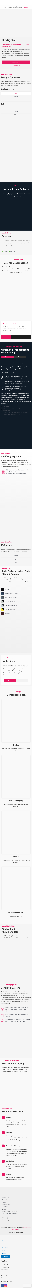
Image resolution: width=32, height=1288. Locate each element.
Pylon (16, 111)
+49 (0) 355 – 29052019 (10, 1211)
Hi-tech (16, 100)
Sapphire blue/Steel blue (11, 593)
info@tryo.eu (8, 1218)
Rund (16, 115)
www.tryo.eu (8, 1220)
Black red (7, 613)
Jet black (7, 589)
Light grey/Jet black (10, 601)
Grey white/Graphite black (11, 605)
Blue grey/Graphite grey (11, 597)
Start (5, 7)
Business (16, 96)
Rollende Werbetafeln (17, 7)
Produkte (10, 7)
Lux (16, 93)
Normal (17, 108)
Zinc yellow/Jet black (10, 609)
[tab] (6, 337)
